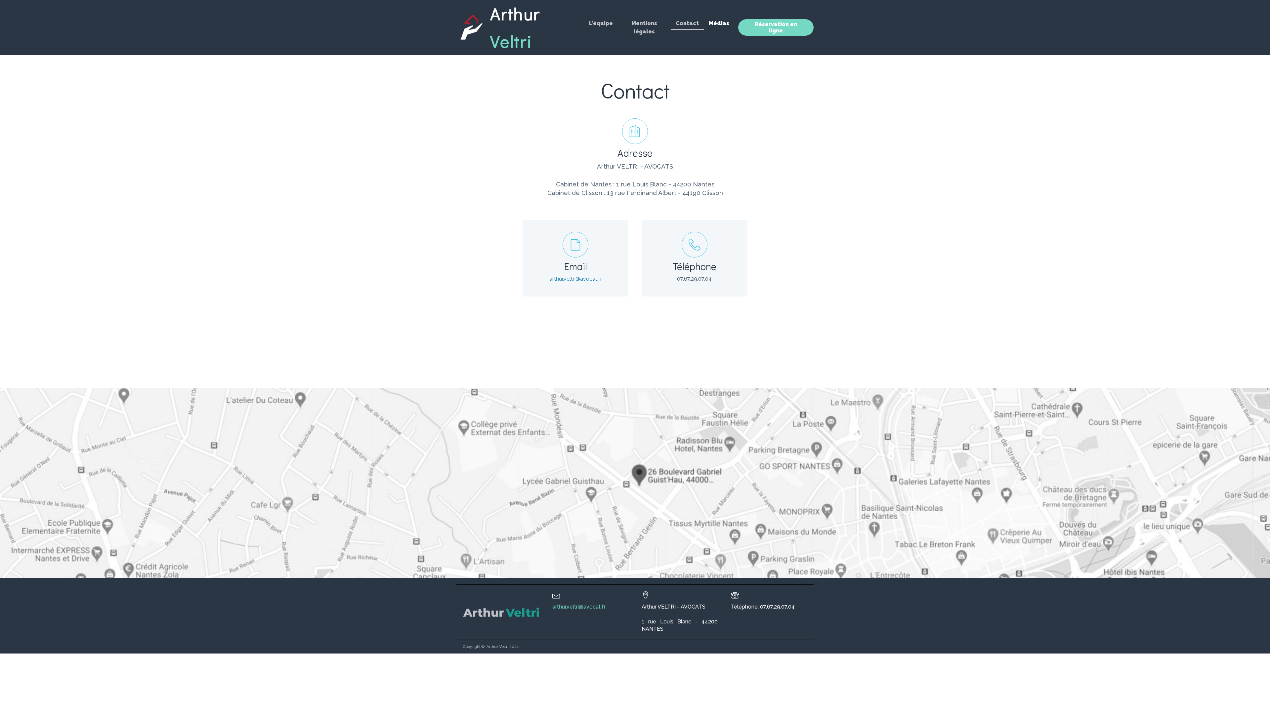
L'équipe (601, 23)
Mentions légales (644, 27)
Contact (687, 23)
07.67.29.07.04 (694, 279)
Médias (719, 23)
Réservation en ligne (776, 27)
